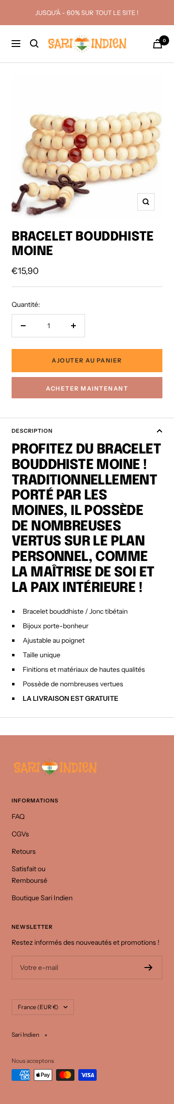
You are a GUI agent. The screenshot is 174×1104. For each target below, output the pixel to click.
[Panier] (157, 43)
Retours (24, 851)
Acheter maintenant (87, 388)
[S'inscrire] (149, 967)
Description (32, 430)
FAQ (18, 816)
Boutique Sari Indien (42, 897)
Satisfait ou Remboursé (29, 874)
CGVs (20, 834)
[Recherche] (34, 43)
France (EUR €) (38, 1007)
